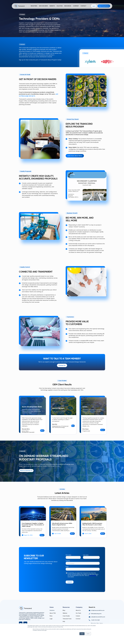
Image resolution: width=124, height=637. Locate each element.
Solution (60, 6)
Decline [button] (88, 633)
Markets (52, 6)
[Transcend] (25, 608)
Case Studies (66, 616)
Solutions (52, 610)
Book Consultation (104, 6)
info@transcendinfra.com (97, 610)
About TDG (53, 613)
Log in (94, 6)
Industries (34, 6)
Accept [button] (82, 633)
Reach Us (92, 607)
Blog (64, 610)
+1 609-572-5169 (95, 620)
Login (51, 618)
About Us (78, 610)
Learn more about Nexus (74, 156)
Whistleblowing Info (96, 613)
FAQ (64, 621)
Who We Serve (43, 6)
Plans (51, 616)
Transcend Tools (67, 618)
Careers (78, 616)
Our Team (78, 613)
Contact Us (62, 365)
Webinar (65, 613)
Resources (67, 6)
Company (76, 6)
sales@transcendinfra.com (98, 617)
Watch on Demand (25, 470)
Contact (83, 6)
